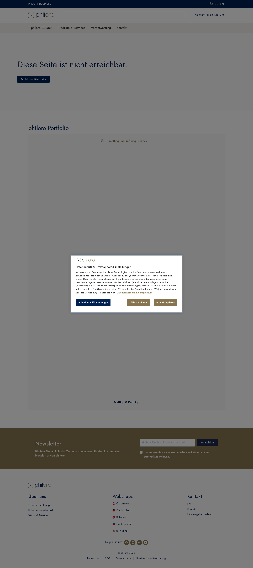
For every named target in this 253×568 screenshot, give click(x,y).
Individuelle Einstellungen (93, 302)
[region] (126, 284)
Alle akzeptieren (165, 302)
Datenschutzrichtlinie (128, 292)
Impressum (146, 292)
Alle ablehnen (139, 302)
